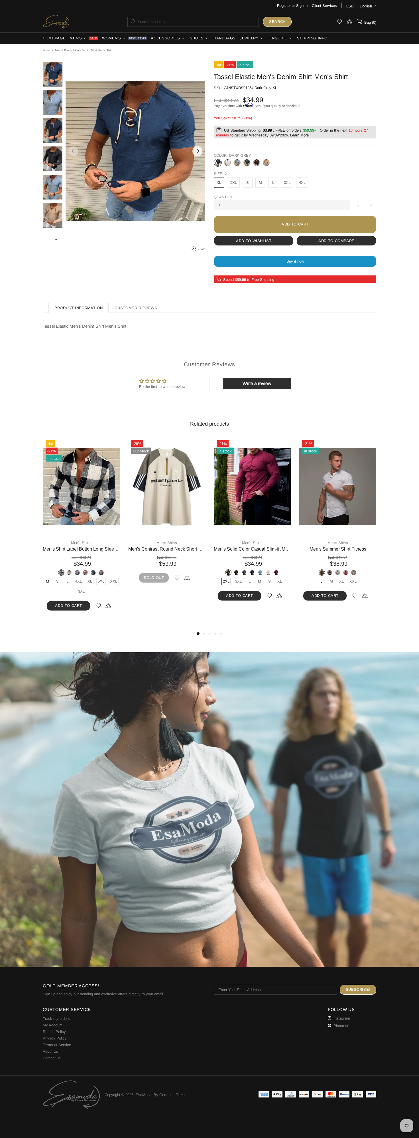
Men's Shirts (81, 543)
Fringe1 (313, 572)
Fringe (305, 572)
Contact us (52, 1058)
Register (284, 5)
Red (256, 572)
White (227, 162)
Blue (73, 572)
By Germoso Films (169, 1095)
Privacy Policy (55, 1038)
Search (277, 21)
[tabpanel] (81, 524)
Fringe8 (369, 572)
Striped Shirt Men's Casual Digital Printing (337, 549)
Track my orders (56, 1018)
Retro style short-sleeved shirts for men (166, 549)
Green (81, 572)
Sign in (302, 5)
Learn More (299, 135)
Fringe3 (329, 572)
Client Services (324, 5)
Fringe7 (361, 572)
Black (256, 162)
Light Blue (237, 162)
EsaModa (56, 21)
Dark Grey (217, 162)
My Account (52, 1025)
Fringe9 (337, 580)
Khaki (266, 162)
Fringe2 (321, 572)
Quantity (223, 197)
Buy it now (295, 261)
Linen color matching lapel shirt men (81, 549)
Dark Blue (246, 162)
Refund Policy (54, 1032)
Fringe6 (353, 572)
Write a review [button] (257, 383)
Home (46, 50)
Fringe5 (345, 572)
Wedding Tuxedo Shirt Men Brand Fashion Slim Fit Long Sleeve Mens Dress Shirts (252, 549)
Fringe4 (337, 572)
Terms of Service (57, 1045)
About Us (50, 1051)
